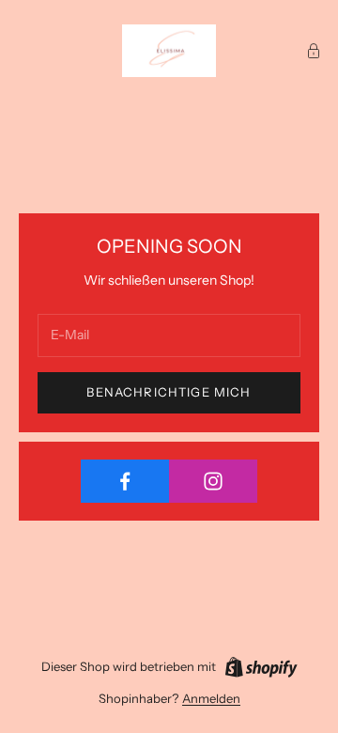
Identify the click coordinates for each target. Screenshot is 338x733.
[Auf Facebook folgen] (125, 481)
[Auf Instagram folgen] (213, 481)
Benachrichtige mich (168, 391)
